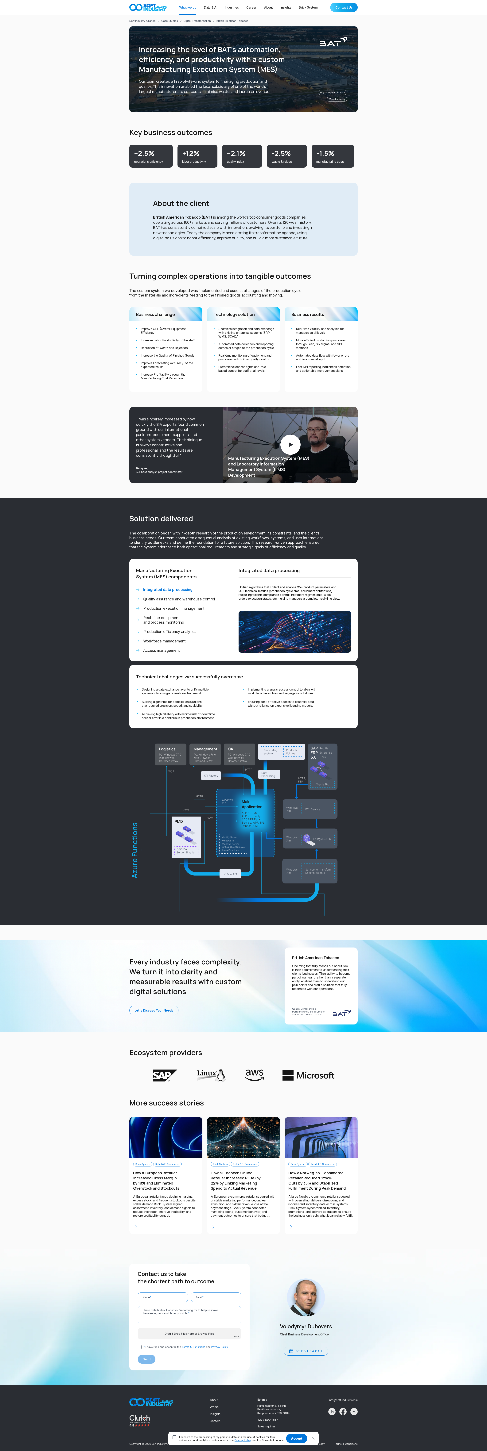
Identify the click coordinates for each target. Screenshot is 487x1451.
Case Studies (169, 20)
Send (146, 1359)
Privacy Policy (243, 1439)
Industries (232, 7)
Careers (215, 1421)
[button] (313, 1438)
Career (251, 7)
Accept (296, 1438)
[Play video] (290, 445)
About (268, 7)
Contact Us (344, 7)
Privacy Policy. (219, 1346)
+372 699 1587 (267, 1419)
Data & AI (210, 7)
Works (214, 1407)
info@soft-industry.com (343, 1400)
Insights (285, 7)
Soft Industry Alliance (142, 20)
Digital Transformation (197, 20)
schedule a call (309, 1351)
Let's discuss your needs (153, 1010)
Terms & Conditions (193, 1346)
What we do (187, 7)
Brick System (308, 7)
